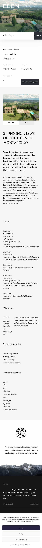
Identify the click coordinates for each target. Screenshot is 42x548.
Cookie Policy (15, 545)
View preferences (21, 540)
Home (4, 49)
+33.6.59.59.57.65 (30, 6)
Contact (26, 6)
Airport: (6, 317)
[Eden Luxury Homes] (11, 6)
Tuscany (10, 49)
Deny (21, 534)
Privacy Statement (25, 545)
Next (36, 107)
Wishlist (34, 6)
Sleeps (23, 65)
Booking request (30, 82)
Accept (21, 528)
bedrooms (7, 76)
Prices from (8, 65)
